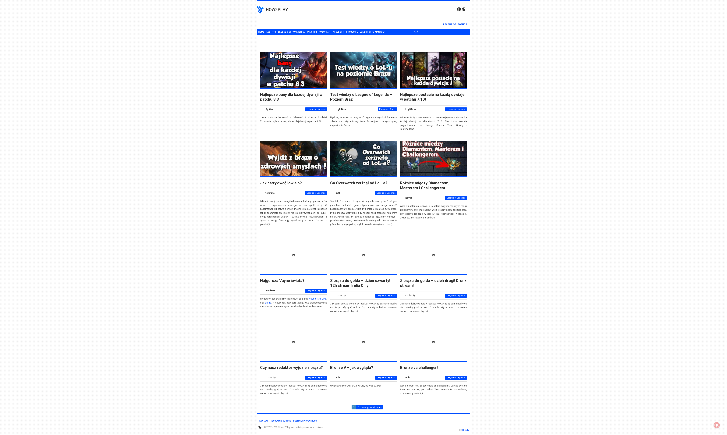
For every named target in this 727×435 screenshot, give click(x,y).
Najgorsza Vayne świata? (282, 280)
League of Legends (455, 24)
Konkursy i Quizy (387, 109)
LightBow (340, 109)
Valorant (324, 32)
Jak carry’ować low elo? (281, 183)
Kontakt (263, 421)
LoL (268, 32)
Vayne (312, 298)
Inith (337, 193)
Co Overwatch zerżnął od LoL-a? (358, 183)
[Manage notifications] (717, 425)
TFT (274, 32)
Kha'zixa (321, 298)
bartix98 (270, 290)
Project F (338, 32)
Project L (352, 32)
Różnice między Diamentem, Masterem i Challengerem (424, 185)
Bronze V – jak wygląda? (351, 367)
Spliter (269, 109)
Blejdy (465, 430)
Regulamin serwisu (281, 421)
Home (261, 32)
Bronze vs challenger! (419, 367)
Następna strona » (371, 407)
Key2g (408, 197)
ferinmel (270, 193)
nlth (337, 377)
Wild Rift (312, 32)
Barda (268, 302)
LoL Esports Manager (372, 32)
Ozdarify (340, 295)
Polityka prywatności (305, 421)
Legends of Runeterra (291, 32)
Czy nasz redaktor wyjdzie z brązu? (291, 367)
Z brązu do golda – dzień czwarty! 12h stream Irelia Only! (360, 283)
